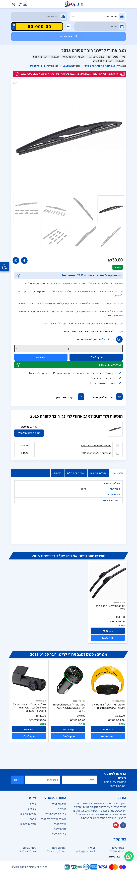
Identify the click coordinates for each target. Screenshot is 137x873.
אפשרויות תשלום (75, 473)
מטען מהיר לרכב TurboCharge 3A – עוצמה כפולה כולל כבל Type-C (69, 707)
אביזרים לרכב (59, 834)
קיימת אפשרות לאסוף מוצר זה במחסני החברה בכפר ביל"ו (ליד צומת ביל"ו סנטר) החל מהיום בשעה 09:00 (69, 73)
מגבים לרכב (113, 56)
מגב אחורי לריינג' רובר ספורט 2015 (96, 445)
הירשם (17, 779)
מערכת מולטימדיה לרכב (53, 819)
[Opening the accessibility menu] (4, 266)
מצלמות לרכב (59, 804)
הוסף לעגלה (96, 357)
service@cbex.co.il (85, 851)
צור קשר (32, 809)
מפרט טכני (117, 473)
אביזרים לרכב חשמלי (55, 814)
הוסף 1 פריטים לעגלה (29, 433)
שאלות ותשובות (98, 473)
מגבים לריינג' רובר (96, 56)
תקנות (32, 819)
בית (123, 56)
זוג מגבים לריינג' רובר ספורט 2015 (96, 453)
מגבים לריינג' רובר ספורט (73, 56)
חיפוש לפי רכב (66, 36)
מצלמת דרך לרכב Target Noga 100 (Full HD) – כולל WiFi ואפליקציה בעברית (29, 707)
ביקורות (57, 473)
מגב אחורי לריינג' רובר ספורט (46, 56)
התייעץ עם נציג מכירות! (110, 364)
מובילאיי (61, 809)
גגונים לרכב (60, 829)
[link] (24, 260)
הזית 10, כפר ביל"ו (56, 851)
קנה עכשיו (41, 357)
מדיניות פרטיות (28, 824)
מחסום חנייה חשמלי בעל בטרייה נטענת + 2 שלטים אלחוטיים (108, 706)
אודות (33, 804)
